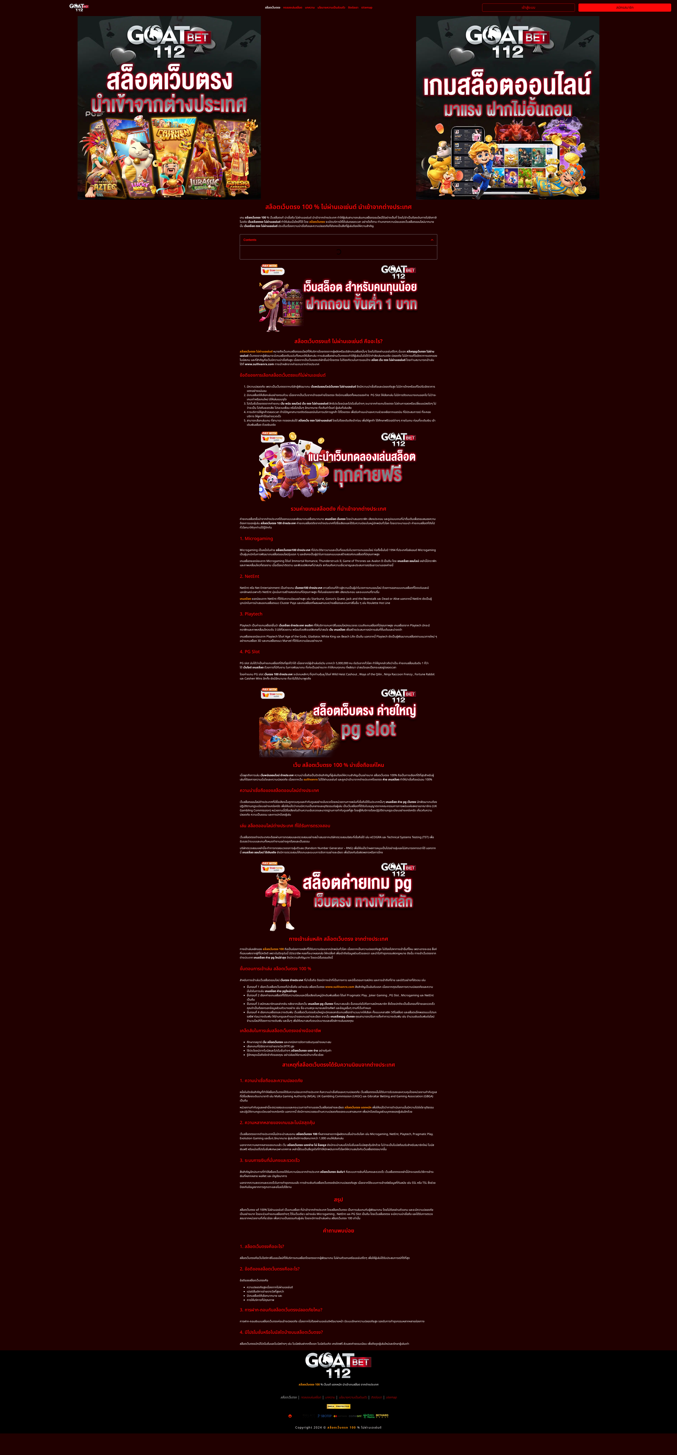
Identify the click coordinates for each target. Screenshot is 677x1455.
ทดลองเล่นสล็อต (292, 7)
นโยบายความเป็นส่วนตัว (331, 7)
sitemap (366, 7)
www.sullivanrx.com (339, 987)
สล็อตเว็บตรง (272, 7)
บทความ (310, 7)
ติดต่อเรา (353, 7)
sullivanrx (311, 779)
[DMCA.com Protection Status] (338, 1408)
